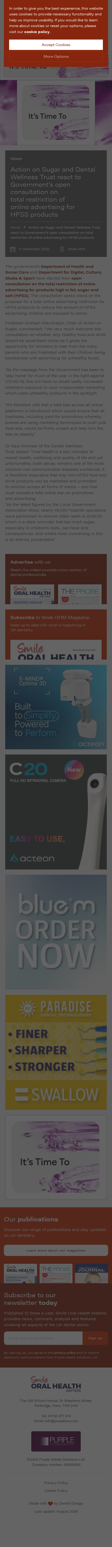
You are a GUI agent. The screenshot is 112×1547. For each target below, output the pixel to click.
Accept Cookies (56, 44)
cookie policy (37, 31)
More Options (56, 56)
